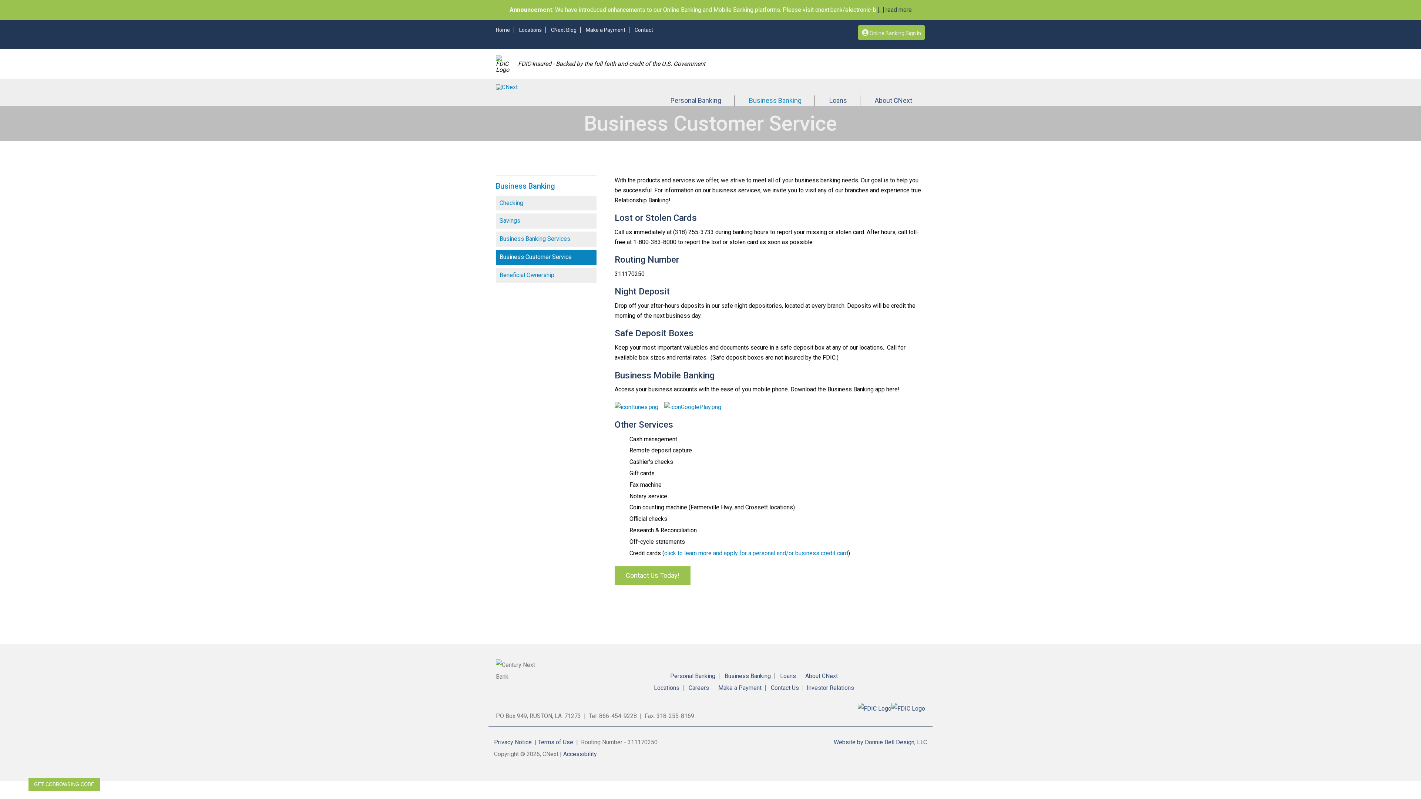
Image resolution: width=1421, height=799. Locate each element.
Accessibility (580, 754)
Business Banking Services (535, 238)
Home (503, 30)
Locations (530, 30)
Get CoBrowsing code (64, 784)
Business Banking (775, 100)
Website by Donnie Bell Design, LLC (880, 742)
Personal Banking (696, 100)
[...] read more (894, 9)
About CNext (893, 100)
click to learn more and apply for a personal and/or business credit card (756, 553)
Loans (838, 100)
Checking (511, 202)
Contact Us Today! (652, 575)
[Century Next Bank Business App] (636, 407)
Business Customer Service (536, 256)
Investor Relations (830, 688)
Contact (644, 30)
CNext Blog (564, 30)
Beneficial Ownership (527, 275)
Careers (699, 688)
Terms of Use (555, 742)
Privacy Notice (513, 742)
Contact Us (785, 688)
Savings (510, 220)
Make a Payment (605, 30)
